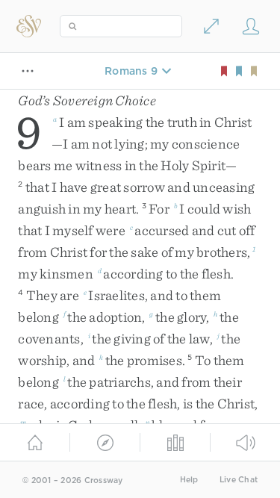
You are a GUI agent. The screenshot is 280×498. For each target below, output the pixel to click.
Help (189, 480)
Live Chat (239, 480)
